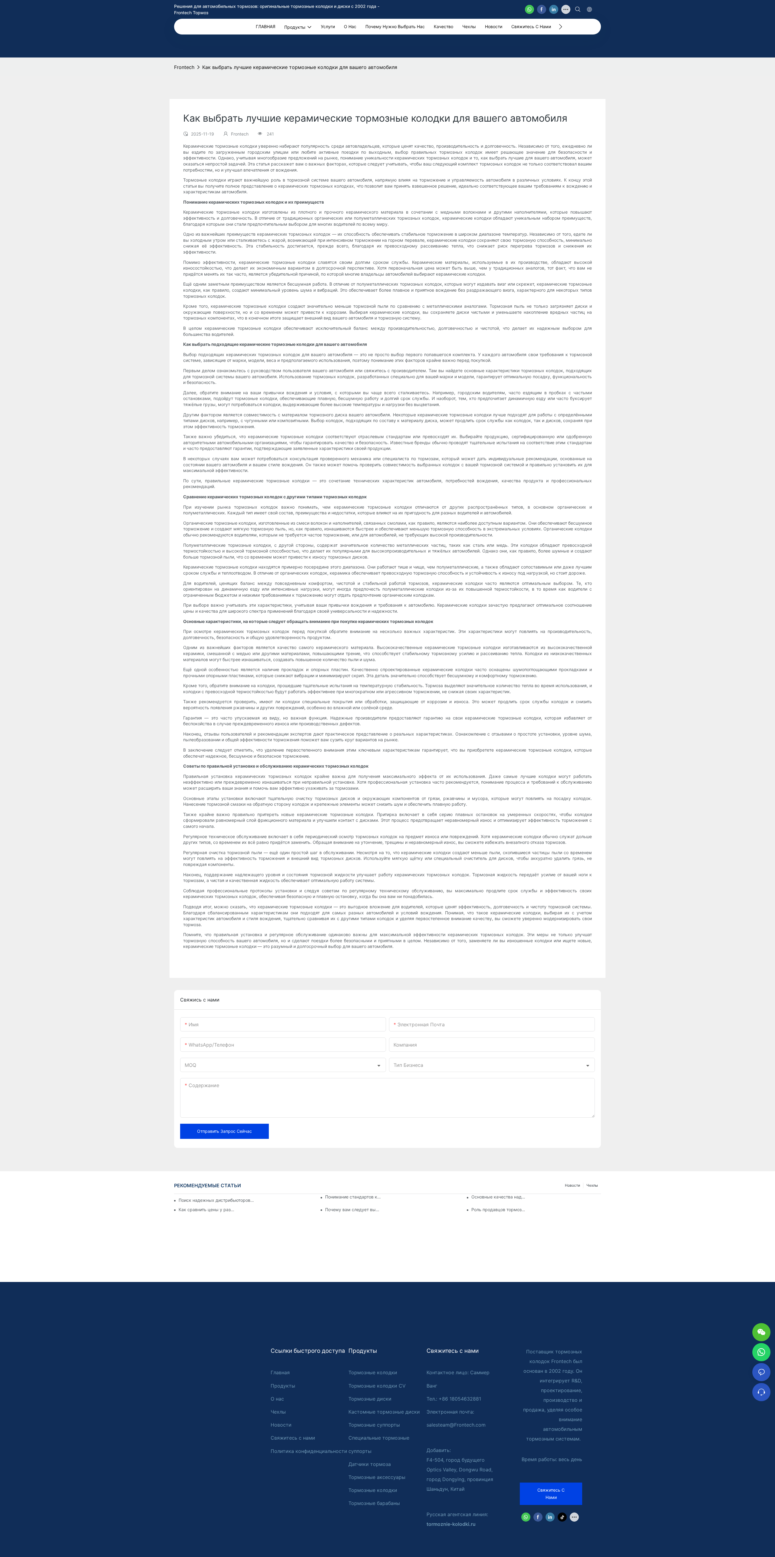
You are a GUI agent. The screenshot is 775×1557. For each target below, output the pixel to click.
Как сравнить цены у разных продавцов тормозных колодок (207, 1209)
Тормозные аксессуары (376, 1477)
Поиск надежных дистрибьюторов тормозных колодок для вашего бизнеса (217, 1200)
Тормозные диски (369, 1399)
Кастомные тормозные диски (384, 1412)
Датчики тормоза (369, 1464)
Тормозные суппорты (374, 1425)
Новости (572, 1185)
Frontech (184, 67)
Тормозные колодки (372, 1372)
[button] (560, 26)
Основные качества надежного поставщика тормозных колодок (499, 1196)
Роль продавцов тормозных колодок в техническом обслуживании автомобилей (499, 1209)
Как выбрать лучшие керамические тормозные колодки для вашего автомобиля (299, 67)
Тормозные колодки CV (377, 1386)
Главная (280, 1372)
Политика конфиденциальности (309, 1451)
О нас (277, 1399)
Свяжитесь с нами (293, 1438)
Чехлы (592, 1185)
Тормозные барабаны (374, 1503)
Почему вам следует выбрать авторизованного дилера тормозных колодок (353, 1209)
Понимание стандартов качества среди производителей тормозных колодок (353, 1196)
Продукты (283, 1386)
